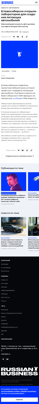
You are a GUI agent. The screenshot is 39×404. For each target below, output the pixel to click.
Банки (3, 317)
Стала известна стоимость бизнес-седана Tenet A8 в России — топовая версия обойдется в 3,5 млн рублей (12, 243)
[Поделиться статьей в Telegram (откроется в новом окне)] (13, 37)
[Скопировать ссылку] (26, 37)
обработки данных (28, 391)
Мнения (4, 287)
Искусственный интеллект (11, 313)
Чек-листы (5, 297)
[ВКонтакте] (7, 359)
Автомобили (14, 7)
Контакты (5, 271)
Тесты (3, 301)
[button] (36, 2)
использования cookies (10, 391)
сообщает (18, 98)
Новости (4, 7)
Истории (4, 283)
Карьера (4, 323)
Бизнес (4, 320)
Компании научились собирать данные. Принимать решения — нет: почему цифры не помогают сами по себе (13, 198)
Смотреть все (6, 339)
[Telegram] (3, 359)
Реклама (4, 309)
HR (2, 334)
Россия (14, 71)
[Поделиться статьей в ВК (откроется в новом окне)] (18, 37)
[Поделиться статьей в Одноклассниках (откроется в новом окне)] (22, 37)
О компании (5, 267)
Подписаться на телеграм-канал (19, 156)
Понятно (19, 399)
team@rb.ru (5, 354)
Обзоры (4, 294)
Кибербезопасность (9, 327)
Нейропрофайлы (8, 290)
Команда (4, 264)
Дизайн (4, 331)
